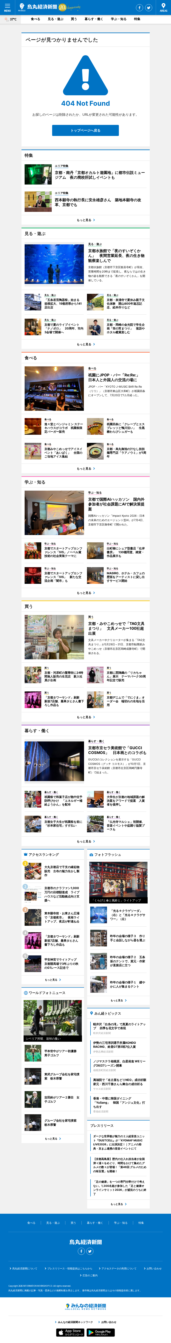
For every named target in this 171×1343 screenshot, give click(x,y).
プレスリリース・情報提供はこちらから (69, 1268)
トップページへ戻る (85, 130)
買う (74, 19)
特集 (137, 19)
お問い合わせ (154, 1268)
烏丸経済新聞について (24, 1268)
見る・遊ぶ (55, 19)
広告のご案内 (90, 1275)
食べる (35, 19)
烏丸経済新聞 (37, 7)
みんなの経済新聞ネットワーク (85, 1307)
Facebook (139, 7)
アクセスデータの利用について (119, 1268)
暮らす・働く (94, 19)
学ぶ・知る (119, 19)
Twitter (148, 7)
